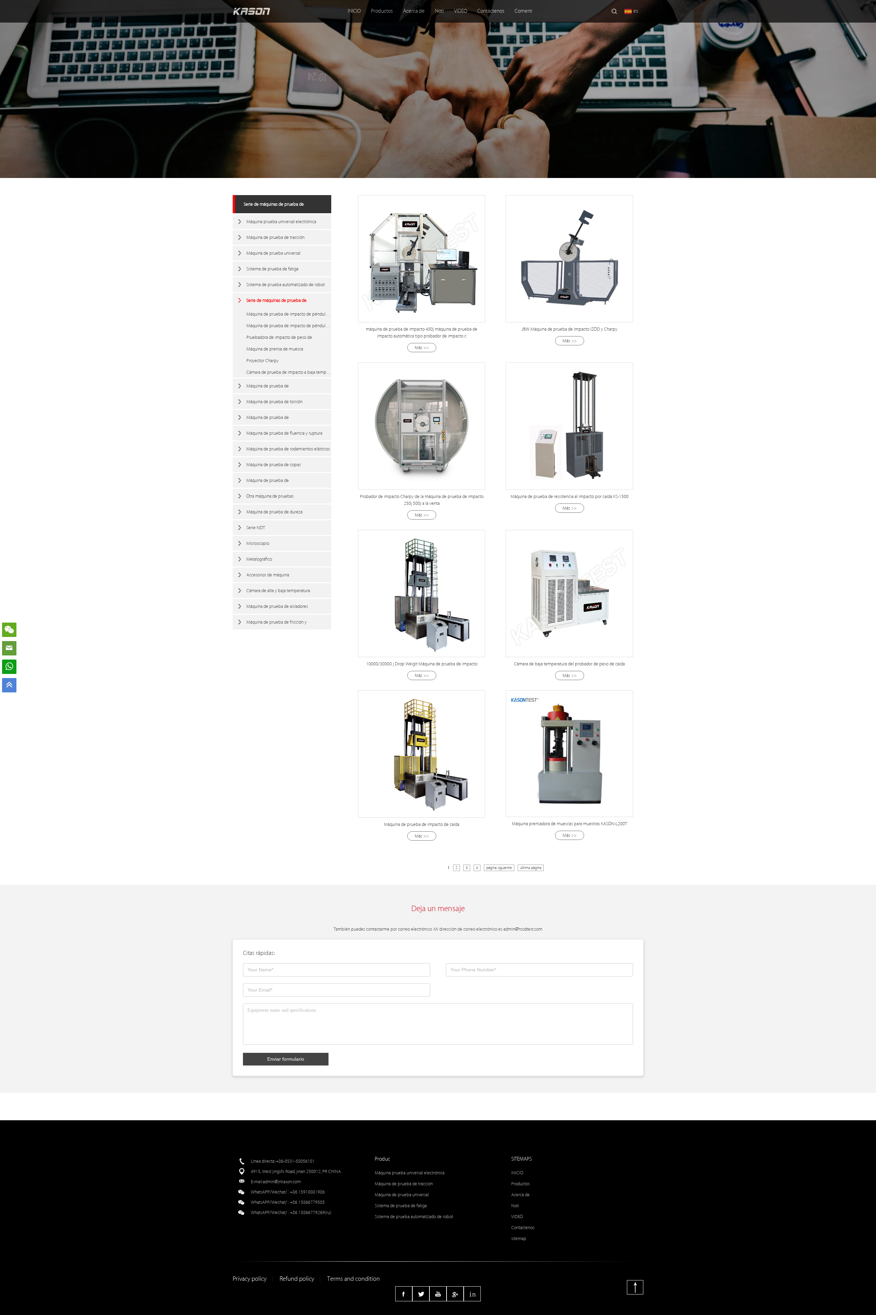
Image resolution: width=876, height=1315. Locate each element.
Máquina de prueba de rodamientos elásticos (288, 448)
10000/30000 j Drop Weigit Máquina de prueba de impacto (421, 663)
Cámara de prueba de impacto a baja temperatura (288, 372)
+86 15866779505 (307, 1202)
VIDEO (460, 11)
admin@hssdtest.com (522, 929)
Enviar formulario (285, 1059)
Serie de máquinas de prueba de (274, 204)
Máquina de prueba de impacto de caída (421, 824)
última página (530, 868)
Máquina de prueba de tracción (275, 237)
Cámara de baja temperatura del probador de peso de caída (569, 663)
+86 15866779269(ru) (310, 1212)
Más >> (422, 347)
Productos (382, 11)
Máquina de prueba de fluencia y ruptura (284, 433)
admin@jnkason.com (282, 1181)
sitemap (518, 1238)
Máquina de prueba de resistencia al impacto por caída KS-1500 (570, 496)
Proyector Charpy (262, 360)
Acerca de (414, 11)
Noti (439, 11)
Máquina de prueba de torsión (274, 401)
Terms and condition (353, 1278)
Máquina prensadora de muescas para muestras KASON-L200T (569, 823)
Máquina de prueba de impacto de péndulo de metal (288, 314)
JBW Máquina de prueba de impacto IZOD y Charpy (569, 329)
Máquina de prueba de (267, 385)
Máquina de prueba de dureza (274, 511)
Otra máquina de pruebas (270, 496)
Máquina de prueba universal (273, 253)
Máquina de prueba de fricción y (276, 622)
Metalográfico (259, 559)
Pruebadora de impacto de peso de (279, 337)
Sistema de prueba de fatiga (272, 268)
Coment (523, 11)
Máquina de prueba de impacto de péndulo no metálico (288, 325)
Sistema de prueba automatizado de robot (285, 284)
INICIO (354, 11)
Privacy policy (250, 1278)
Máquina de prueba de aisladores (277, 606)
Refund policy (297, 1278)
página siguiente (499, 868)
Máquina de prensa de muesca (274, 349)
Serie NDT (255, 527)
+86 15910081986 (307, 1192)
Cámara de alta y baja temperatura (278, 590)
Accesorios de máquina (267, 574)
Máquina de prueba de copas (273, 464)
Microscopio (257, 543)
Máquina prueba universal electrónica (281, 221)
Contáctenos (490, 11)
